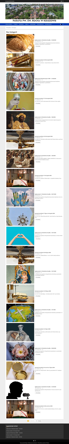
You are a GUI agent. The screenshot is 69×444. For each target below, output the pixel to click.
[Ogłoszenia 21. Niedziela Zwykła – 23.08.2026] (20, 43)
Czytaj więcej (38, 46)
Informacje (21, 24)
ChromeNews (40, 442)
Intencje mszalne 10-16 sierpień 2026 (44, 136)
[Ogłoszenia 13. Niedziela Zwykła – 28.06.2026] (20, 351)
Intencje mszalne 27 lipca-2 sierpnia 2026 (45, 213)
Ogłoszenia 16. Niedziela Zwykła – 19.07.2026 (45, 232)
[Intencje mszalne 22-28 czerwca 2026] (20, 409)
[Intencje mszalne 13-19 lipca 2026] (20, 293)
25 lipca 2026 (38, 195)
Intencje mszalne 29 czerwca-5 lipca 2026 (45, 367)
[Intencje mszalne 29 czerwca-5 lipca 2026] (20, 371)
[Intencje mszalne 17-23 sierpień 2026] (20, 101)
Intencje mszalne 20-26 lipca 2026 (43, 252)
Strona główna (8, 24)
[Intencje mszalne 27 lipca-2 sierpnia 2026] (20, 216)
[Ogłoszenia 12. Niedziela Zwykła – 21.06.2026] (20, 390)
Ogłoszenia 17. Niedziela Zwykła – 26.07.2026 (45, 194)
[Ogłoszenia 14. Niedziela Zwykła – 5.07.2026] (20, 313)
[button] (63, 24)
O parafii (15, 24)
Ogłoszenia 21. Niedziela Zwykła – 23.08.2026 (45, 40)
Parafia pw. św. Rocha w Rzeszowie (34, 20)
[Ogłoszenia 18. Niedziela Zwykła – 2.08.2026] (20, 159)
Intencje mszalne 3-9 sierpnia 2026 (43, 175)
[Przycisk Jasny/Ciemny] (61, 24)
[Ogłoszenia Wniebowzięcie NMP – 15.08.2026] (20, 82)
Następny (39, 420)
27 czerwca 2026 (38, 349)
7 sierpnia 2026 (38, 118)
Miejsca (26, 24)
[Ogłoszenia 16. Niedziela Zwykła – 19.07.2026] (20, 236)
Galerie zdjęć (32, 24)
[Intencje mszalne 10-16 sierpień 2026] (20, 139)
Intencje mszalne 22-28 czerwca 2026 (43, 406)
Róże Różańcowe (40, 24)
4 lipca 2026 (37, 311)
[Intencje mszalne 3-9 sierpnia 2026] (20, 178)
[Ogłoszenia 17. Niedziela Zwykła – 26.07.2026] (20, 197)
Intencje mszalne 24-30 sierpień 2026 (44, 60)
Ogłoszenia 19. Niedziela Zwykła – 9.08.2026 (45, 117)
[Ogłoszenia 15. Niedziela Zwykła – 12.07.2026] (20, 274)
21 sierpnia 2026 (38, 41)
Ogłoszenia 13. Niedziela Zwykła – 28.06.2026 (45, 348)
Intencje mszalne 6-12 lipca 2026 (42, 329)
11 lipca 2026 (38, 272)
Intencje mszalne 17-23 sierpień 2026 (44, 98)
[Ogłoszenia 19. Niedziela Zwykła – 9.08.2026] (20, 120)
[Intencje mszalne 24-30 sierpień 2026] (20, 62)
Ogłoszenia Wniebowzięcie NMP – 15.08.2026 (45, 78)
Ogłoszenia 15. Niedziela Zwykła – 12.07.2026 (45, 271)
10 (36, 420)
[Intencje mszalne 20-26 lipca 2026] (20, 255)
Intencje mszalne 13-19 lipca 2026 (43, 291)
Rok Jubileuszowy (48, 24)
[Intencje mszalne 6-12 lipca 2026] (20, 332)
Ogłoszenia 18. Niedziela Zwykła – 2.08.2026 (45, 155)
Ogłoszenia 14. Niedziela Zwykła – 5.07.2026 (45, 309)
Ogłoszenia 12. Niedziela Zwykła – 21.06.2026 (45, 386)
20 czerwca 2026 (38, 388)
